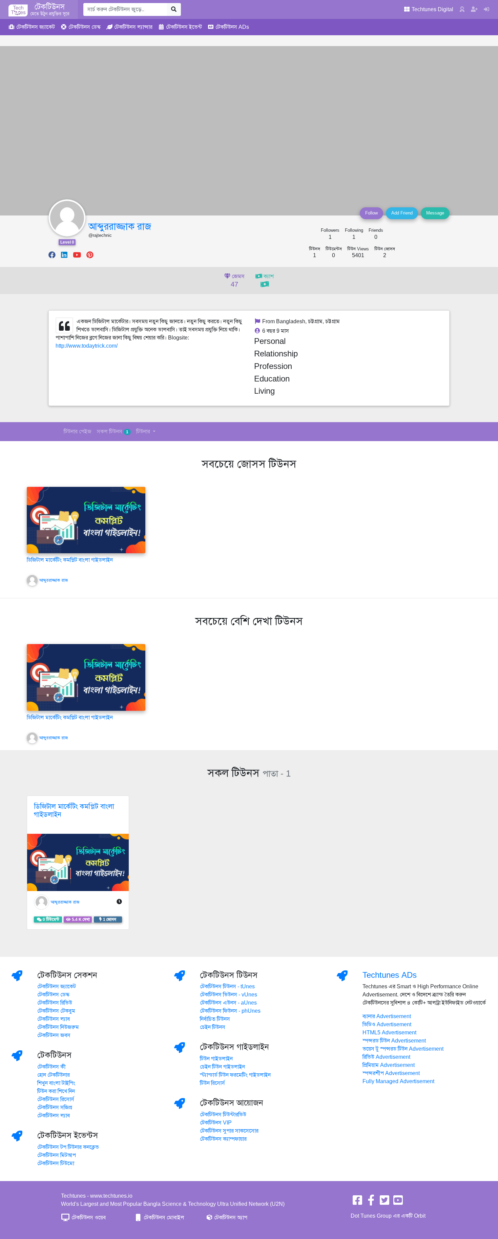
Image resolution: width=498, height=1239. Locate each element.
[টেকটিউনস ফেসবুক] (357, 1202)
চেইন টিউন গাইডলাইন (222, 1067)
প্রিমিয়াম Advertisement (388, 1065)
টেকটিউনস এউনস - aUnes (228, 1002)
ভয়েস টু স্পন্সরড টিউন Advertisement (402, 1049)
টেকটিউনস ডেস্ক (53, 994)
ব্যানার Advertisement (386, 1016)
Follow (371, 213)
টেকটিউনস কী (51, 1067)
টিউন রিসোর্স (212, 1083)
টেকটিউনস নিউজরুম (58, 1027)
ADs (232, 27)
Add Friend (402, 213)
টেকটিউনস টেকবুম (56, 1011)
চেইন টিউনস (212, 1027)
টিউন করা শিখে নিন (56, 1091)
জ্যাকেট (35, 27)
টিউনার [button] (143, 431)
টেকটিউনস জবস (53, 1035)
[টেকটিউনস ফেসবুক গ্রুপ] (371, 1202)
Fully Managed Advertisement (398, 1081)
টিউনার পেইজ (77, 431)
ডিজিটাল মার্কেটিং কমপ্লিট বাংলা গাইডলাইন (70, 560)
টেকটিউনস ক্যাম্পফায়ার (223, 1139)
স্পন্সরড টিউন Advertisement (394, 1040)
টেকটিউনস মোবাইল (163, 1217)
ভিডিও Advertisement (386, 1024)
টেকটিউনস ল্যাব (53, 1019)
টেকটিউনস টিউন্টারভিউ (223, 1114)
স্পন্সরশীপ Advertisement (391, 1073)
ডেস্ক (84, 27)
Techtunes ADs (389, 975)
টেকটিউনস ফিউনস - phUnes (230, 1011)
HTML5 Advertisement (389, 1032)
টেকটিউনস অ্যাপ (230, 1217)
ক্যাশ (268, 276)
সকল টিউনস (112, 431)
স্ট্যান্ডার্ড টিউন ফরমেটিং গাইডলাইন (235, 1075)
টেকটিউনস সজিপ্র (54, 1107)
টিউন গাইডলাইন (216, 1058)
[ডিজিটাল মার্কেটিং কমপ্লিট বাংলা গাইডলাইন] (86, 519)
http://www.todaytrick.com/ (87, 346)
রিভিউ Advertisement (386, 1057)
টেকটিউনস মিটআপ (56, 1155)
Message (435, 213)
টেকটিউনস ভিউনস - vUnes (228, 994)
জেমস (237, 281)
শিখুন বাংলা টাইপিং (56, 1083)
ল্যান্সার (133, 27)
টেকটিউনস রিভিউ (54, 1002)
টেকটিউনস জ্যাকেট (56, 986)
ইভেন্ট (184, 27)
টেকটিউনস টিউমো (55, 1163)
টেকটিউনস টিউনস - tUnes (227, 986)
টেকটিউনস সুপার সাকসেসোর (229, 1131)
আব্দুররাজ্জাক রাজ (119, 226)
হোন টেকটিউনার (53, 1075)
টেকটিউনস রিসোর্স (55, 1099)
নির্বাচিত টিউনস (215, 1019)
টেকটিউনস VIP (216, 1122)
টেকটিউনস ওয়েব (88, 1217)
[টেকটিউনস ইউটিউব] (398, 1202)
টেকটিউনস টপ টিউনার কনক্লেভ (68, 1147)
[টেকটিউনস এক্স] (384, 1202)
